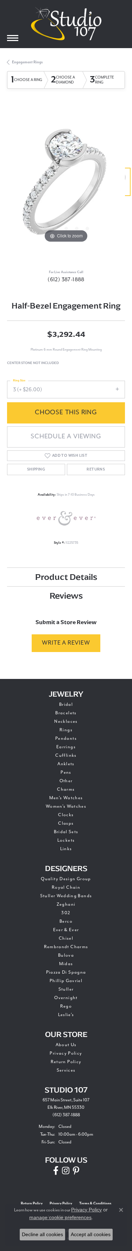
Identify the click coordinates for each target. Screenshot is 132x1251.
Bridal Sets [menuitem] (66, 832)
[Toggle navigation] (12, 38)
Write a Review (66, 643)
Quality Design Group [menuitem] (66, 879)
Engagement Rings (27, 62)
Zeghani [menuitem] (66, 904)
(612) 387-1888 (66, 280)
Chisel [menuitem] (66, 938)
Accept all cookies (91, 1234)
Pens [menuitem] (66, 772)
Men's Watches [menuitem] (66, 798)
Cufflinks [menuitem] (65, 755)
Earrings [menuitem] (66, 747)
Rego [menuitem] (66, 1006)
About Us (66, 1045)
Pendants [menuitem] (66, 738)
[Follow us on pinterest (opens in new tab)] (76, 1170)
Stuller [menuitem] (66, 989)
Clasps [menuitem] (66, 823)
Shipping (36, 469)
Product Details (66, 577)
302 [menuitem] (65, 913)
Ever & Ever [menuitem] (66, 930)
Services (66, 1070)
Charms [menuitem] (66, 789)
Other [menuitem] (66, 781)
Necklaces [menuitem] (65, 721)
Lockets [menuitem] (66, 840)
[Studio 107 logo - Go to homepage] (66, 23)
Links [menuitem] (66, 849)
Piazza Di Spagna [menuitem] (66, 972)
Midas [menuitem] (66, 964)
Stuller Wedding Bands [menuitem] (66, 896)
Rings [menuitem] (66, 730)
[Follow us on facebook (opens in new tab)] (55, 1170)
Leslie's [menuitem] (66, 1014)
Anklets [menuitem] (66, 764)
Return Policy (66, 1062)
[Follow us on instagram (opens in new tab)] (65, 1170)
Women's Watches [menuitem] (66, 806)
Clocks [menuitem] (66, 815)
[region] (66, 185)
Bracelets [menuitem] (65, 713)
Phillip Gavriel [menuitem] (66, 981)
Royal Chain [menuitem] (66, 887)
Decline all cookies (42, 1234)
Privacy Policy (66, 1053)
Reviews (66, 595)
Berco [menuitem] (66, 921)
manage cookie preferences (60, 1217)
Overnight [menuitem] (65, 998)
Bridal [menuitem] (66, 704)
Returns (96, 469)
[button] (45, 228)
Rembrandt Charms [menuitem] (66, 947)
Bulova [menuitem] (66, 955)
